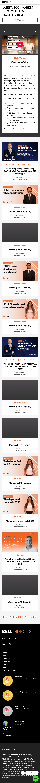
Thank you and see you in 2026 (20, 521)
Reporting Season (27, 165)
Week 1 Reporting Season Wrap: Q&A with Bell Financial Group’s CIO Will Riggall (20, 366)
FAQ (4, 667)
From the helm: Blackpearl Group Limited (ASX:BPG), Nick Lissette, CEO (20, 561)
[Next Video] (4, 30)
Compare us (7, 661)
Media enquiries (9, 670)
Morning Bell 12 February (20, 406)
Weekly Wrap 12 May (20, 62)
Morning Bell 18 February (20, 249)
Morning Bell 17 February (20, 287)
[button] (37, 2)
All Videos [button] (19, 20)
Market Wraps (20, 58)
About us (6, 658)
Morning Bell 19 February (20, 211)
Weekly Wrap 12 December (20, 602)
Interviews (20, 555)
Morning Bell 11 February (20, 444)
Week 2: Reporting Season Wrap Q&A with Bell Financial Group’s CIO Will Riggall (20, 171)
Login (4, 652)
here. (25, 129)
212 (34, 617)
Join (4, 655)
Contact (5, 664)
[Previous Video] (36, 30)
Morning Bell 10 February (20, 483)
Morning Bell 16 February (20, 325)
